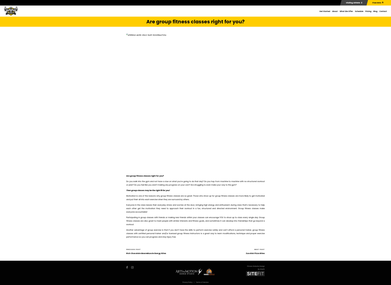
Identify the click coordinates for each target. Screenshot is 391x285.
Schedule (359, 11)
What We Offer (346, 11)
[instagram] (132, 267)
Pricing (368, 11)
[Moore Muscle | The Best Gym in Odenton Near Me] (209, 271)
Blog (375, 11)
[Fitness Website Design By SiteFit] (255, 274)
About (335, 11)
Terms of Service (202, 282)
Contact (383, 11)
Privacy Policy (187, 282)
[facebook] (127, 267)
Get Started (324, 11)
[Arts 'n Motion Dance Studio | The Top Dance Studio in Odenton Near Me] (189, 271)
